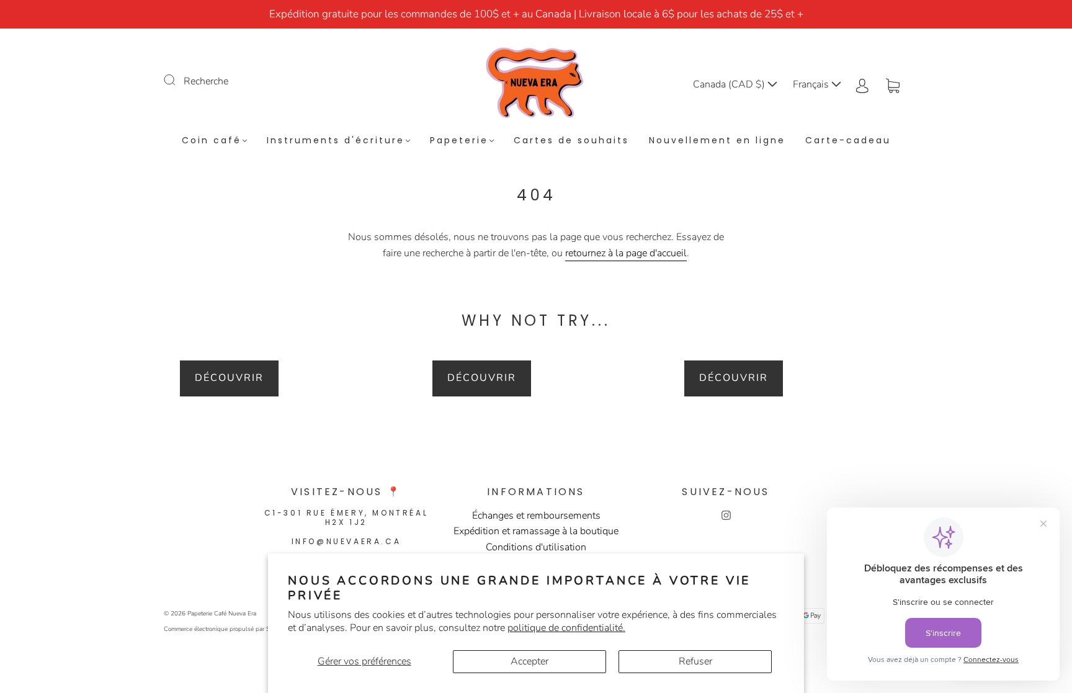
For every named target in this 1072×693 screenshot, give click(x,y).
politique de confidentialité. (566, 628)
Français (812, 84)
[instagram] (725, 515)
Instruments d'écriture (335, 140)
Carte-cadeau (848, 140)
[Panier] (892, 84)
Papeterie (459, 140)
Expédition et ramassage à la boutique (536, 531)
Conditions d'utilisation (536, 547)
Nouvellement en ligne (717, 140)
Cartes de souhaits (571, 140)
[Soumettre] (177, 80)
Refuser (695, 661)
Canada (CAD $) (730, 84)
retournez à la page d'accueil (626, 253)
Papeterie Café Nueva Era (221, 613)
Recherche (206, 81)
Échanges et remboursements (536, 515)
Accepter (529, 661)
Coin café (211, 140)
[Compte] (862, 84)
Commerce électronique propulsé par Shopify (225, 629)
